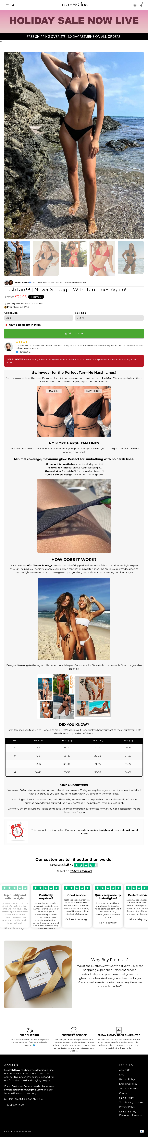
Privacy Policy (127, 1107)
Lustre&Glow (25, 1131)
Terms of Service (128, 1088)
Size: (80, 312)
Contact (123, 1093)
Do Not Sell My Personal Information (131, 1113)
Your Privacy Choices (131, 1102)
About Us (124, 1070)
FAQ (121, 1074)
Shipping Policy (128, 1084)
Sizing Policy (126, 1097)
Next (140, 145)
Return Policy (127, 1079)
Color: (10, 312)
